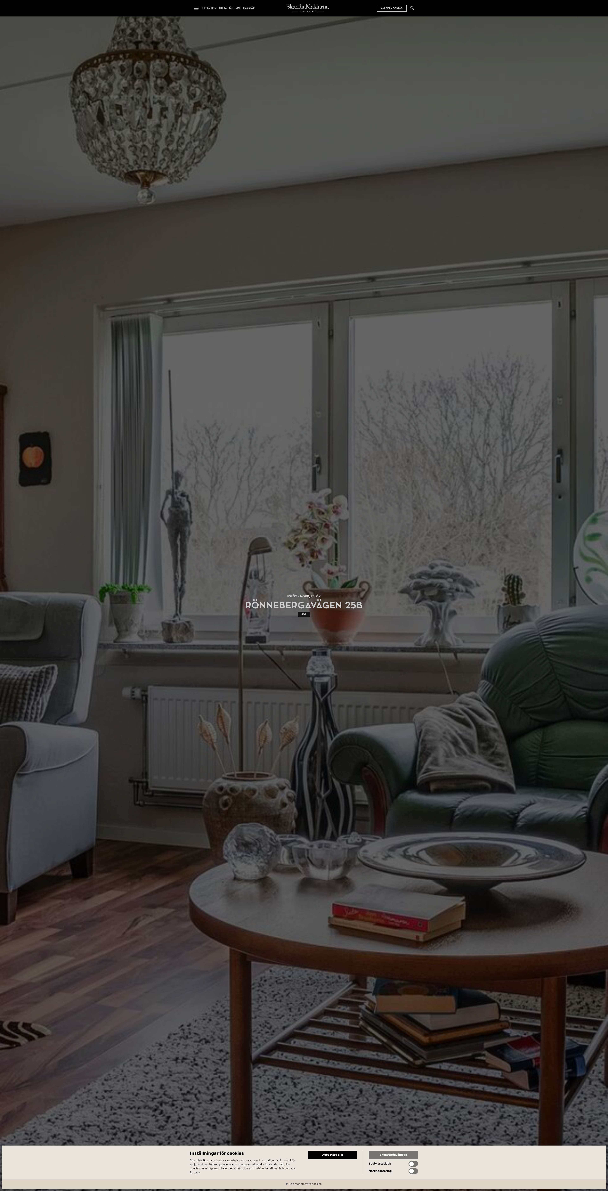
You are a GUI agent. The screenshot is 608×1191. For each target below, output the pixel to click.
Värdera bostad (392, 8)
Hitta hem (209, 8)
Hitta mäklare (230, 8)
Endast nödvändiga (393, 1154)
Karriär (249, 8)
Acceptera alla (332, 1154)
